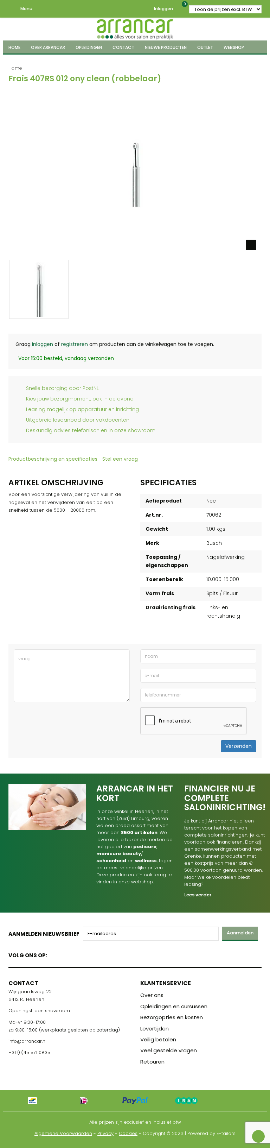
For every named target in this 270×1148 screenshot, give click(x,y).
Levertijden (154, 1028)
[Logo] (135, 28)
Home (15, 68)
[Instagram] (79, 954)
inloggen (42, 344)
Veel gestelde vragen (168, 1050)
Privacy (105, 1133)
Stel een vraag (120, 458)
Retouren (152, 1061)
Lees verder (198, 894)
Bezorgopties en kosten (171, 1017)
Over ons (151, 995)
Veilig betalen (158, 1039)
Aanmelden (240, 932)
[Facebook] (55, 954)
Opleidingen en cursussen (173, 1006)
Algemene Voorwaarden (63, 1133)
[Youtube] (67, 954)
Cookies (128, 1133)
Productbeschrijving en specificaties (52, 458)
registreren (74, 344)
